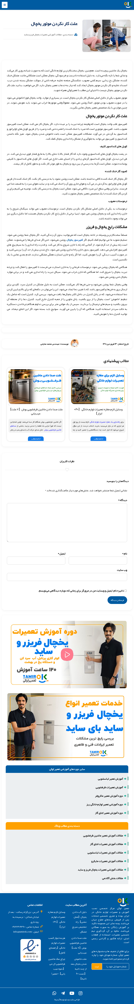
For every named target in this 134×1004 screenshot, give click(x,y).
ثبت (97, 966)
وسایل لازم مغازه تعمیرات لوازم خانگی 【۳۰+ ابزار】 (98, 411)
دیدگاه (122, 500)
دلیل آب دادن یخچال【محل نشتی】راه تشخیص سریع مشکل (79, 922)
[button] (5, 5)
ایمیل (61, 553)
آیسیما (57, 999)
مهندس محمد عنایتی (49, 344)
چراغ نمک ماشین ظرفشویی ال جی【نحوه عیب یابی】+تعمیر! (56, 966)
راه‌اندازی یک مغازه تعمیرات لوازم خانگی (105, 422)
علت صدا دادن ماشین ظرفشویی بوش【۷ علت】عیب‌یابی (36, 411)
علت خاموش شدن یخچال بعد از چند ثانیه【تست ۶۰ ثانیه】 (79, 968)
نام (124, 553)
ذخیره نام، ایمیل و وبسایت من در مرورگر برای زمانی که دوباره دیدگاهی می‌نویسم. (81, 590)
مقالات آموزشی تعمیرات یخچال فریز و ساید (43, 34)
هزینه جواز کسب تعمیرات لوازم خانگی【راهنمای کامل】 (56, 945)
